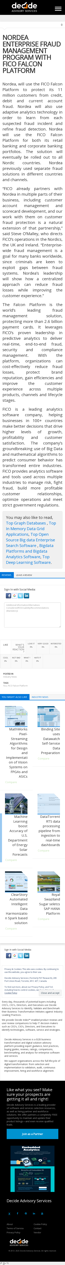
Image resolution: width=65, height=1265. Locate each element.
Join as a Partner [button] (32, 1134)
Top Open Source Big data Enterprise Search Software (30, 539)
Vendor (37, 1232)
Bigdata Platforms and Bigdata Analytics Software (30, 551)
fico (5, 685)
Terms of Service (15, 1228)
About (10, 1224)
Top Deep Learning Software (28, 559)
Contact (37, 1228)
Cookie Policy (40, 1224)
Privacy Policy (13, 1232)
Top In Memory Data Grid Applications (31, 528)
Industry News (10, 676)
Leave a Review (24, 575)
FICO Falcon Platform (18, 685)
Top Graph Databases (26, 523)
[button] (9, 595)
